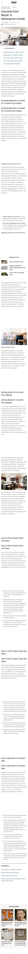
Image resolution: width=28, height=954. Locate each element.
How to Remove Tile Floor (16, 262)
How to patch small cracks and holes (12, 58)
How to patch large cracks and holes (12, 61)
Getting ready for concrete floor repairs (13, 55)
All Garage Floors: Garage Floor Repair (11, 869)
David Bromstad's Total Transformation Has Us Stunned (20, 924)
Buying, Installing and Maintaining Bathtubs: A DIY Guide (17, 267)
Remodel (14, 7)
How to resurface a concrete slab (11, 63)
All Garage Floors (11, 188)
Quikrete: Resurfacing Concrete (10, 872)
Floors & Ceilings (5, 8)
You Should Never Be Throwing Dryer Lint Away (6, 943)
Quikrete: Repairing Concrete (9, 875)
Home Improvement (6, 7)
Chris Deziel (5, 22)
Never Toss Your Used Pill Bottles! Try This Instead (7, 924)
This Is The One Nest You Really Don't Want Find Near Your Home (20, 943)
